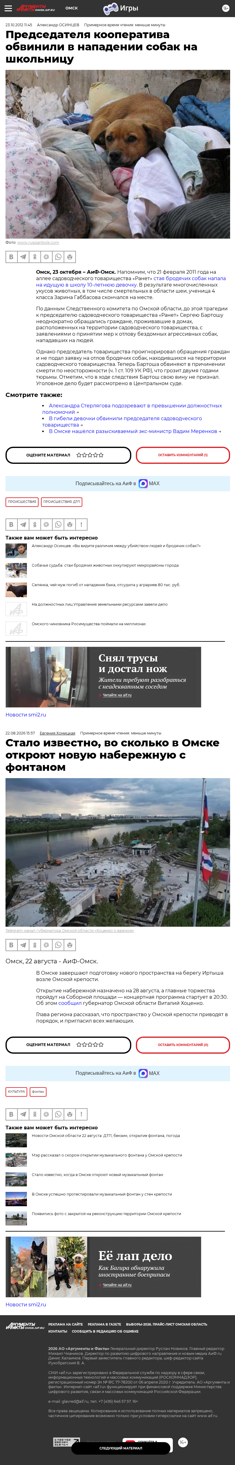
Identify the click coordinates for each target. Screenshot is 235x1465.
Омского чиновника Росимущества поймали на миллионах (89, 624)
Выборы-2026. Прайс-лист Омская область (166, 1324)
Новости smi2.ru (26, 715)
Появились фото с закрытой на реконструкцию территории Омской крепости (106, 1213)
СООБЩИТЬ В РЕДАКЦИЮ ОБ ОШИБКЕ (105, 1331)
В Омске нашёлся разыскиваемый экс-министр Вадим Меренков (133, 431)
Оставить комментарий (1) (183, 455)
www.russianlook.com (38, 242)
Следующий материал (120, 1448)
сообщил (70, 1003)
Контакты (57, 1331)
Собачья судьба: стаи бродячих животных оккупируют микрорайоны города (105, 565)
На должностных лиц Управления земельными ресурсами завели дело (100, 604)
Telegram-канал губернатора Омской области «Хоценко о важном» (70, 930)
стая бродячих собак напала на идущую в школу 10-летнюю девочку (131, 282)
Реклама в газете (104, 1324)
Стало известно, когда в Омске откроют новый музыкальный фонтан (97, 1174)
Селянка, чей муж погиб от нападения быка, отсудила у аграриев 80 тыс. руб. (106, 585)
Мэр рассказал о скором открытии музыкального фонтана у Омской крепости (107, 1155)
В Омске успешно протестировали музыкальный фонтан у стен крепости (102, 1194)
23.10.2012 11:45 (19, 25)
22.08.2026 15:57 (20, 733)
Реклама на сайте (65, 1324)
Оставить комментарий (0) (183, 1045)
